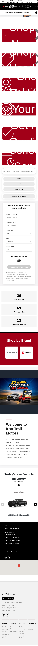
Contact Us (19, 552)
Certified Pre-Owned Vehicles (6, 636)
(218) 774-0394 (15, 540)
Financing (23, 623)
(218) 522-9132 (14, 537)
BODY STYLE (19, 189)
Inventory (5, 623)
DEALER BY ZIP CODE (19, 196)
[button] (19, 566)
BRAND (19, 184)
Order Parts (13, 631)
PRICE (19, 179)
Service (13, 623)
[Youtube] (9, 557)
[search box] (19, 171)
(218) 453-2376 (14, 543)
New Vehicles (6, 627)
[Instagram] (6, 557)
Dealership (32, 623)
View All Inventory (18, 481)
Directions (7, 552)
